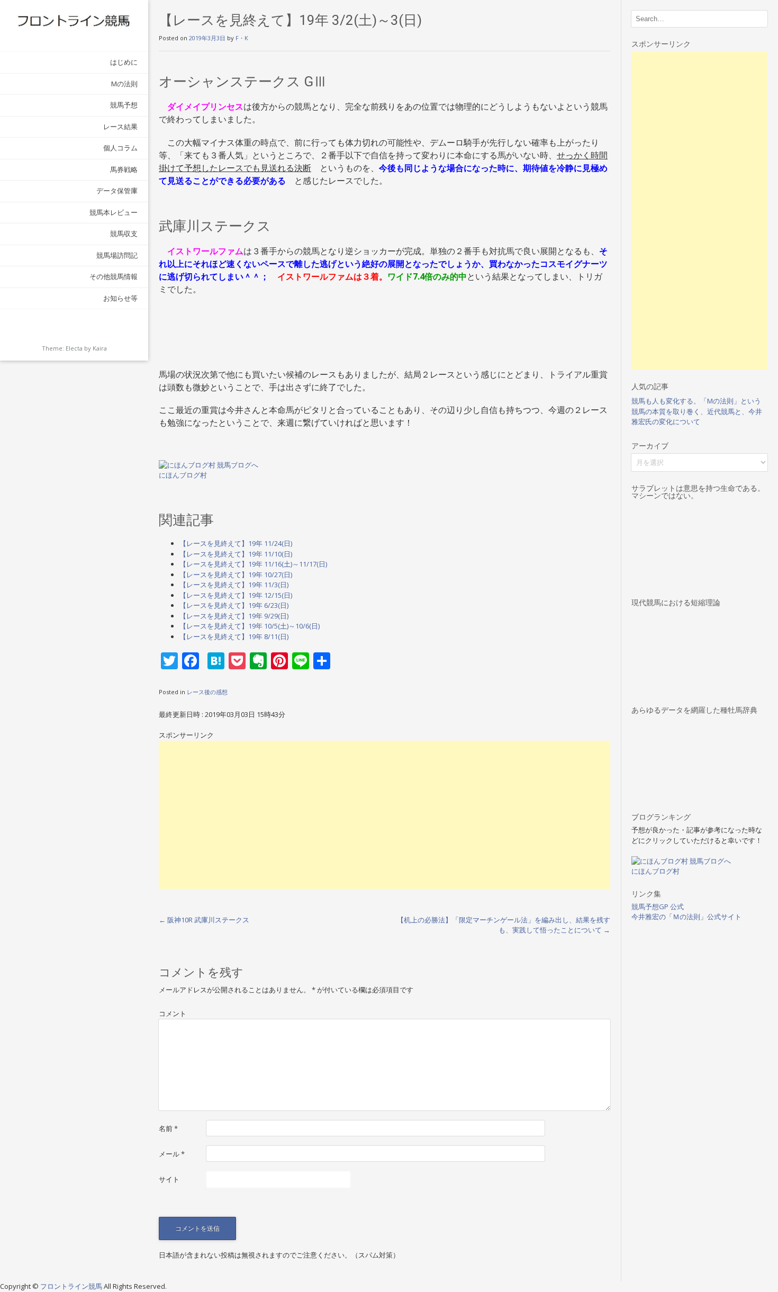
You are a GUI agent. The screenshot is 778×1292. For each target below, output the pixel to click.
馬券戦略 (124, 169)
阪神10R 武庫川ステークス (204, 920)
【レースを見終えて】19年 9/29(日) (233, 616)
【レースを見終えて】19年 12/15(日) (235, 595)
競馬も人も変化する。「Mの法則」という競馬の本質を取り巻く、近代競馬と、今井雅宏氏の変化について (696, 411)
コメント (172, 1013)
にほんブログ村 (183, 475)
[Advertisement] (384, 815)
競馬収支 (124, 233)
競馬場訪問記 (117, 255)
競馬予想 (124, 105)
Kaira (100, 348)
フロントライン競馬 (72, 1286)
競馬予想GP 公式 (657, 906)
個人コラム (120, 147)
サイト (169, 1179)
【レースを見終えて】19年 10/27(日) (235, 574)
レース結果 (120, 126)
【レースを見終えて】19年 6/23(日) (233, 605)
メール (172, 1154)
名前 (168, 1128)
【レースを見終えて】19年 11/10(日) (235, 554)
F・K (242, 38)
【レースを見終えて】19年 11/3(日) (233, 584)
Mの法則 (124, 83)
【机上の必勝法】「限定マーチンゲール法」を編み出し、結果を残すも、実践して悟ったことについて (503, 925)
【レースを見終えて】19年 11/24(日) (235, 543)
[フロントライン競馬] (74, 20)
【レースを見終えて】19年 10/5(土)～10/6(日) (249, 626)
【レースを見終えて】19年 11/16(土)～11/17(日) (253, 564)
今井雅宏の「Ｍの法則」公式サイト (686, 916)
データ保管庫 (117, 190)
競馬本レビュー (113, 212)
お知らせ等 (120, 298)
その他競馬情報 (113, 276)
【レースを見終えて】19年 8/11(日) (233, 636)
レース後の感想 (207, 692)
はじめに (124, 62)
